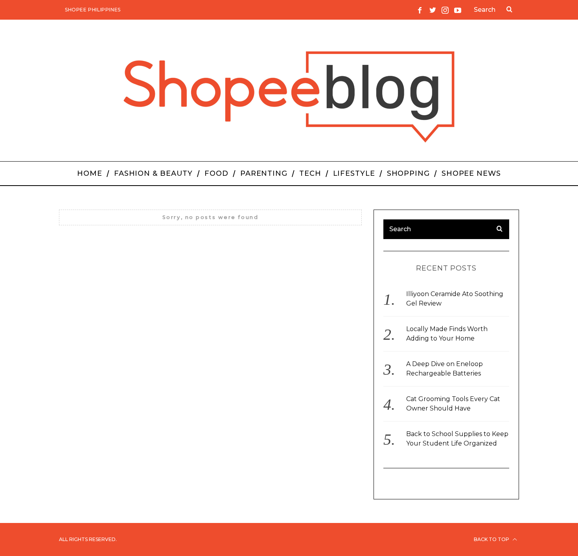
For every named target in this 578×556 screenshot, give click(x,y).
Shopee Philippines (93, 10)
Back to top (492, 539)
